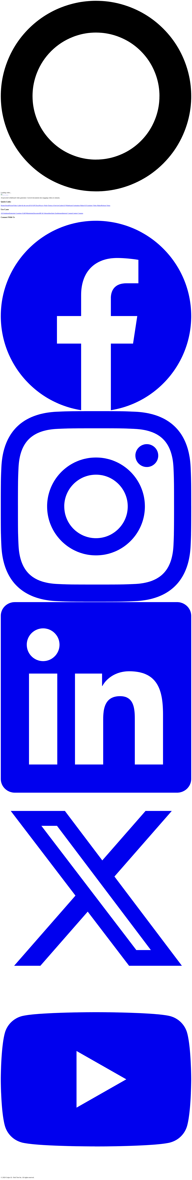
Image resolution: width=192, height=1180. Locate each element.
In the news (25, 205)
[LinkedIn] (96, 792)
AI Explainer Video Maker (92, 205)
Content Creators (77, 213)
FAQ (31, 205)
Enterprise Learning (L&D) (17, 213)
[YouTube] (96, 1174)
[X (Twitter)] (96, 983)
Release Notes (105, 205)
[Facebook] (96, 410)
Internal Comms (67, 213)
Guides (61, 205)
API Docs (36, 205)
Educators (36, 213)
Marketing (29, 213)
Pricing (11, 205)
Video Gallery (17, 205)
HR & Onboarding (45, 213)
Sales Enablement (56, 213)
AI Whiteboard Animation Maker (73, 205)
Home (3, 205)
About (7, 205)
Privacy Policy (43, 205)
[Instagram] (96, 601)
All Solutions (5, 213)
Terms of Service (53, 205)
